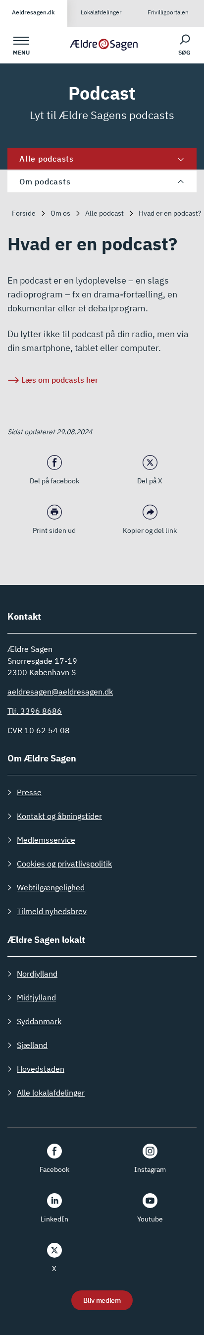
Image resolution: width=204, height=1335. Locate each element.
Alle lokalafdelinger (51, 1093)
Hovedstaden (40, 1069)
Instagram (150, 1169)
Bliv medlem (102, 1300)
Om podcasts (44, 181)
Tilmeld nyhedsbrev (52, 911)
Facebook (54, 1169)
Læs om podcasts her (59, 380)
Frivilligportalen (168, 12)
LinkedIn (54, 1219)
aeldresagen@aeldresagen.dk (60, 692)
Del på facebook (54, 480)
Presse (29, 792)
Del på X (149, 480)
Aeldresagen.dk (33, 12)
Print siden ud (54, 530)
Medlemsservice (46, 840)
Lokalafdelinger (101, 12)
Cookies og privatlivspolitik (64, 864)
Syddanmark (39, 1021)
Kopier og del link (150, 530)
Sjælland (32, 1045)
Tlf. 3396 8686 (34, 711)
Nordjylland (37, 974)
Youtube (150, 1219)
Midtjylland (36, 997)
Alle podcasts (46, 159)
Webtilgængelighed (51, 887)
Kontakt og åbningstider (59, 816)
